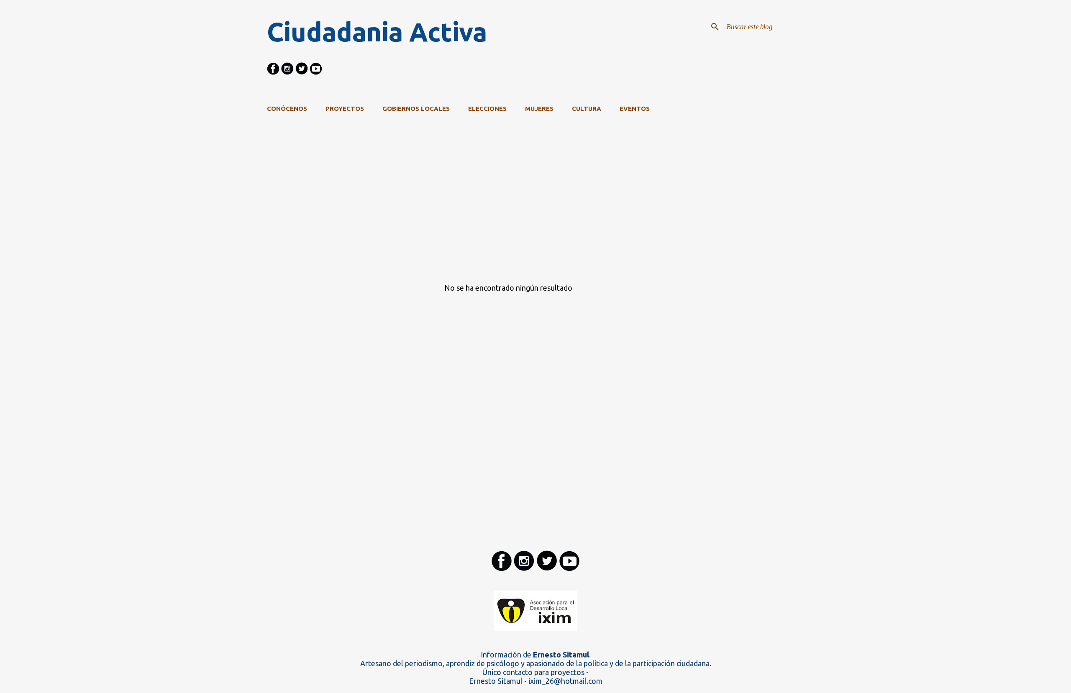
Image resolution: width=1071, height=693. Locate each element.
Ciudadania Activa (377, 31)
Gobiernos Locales (416, 108)
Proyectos (344, 108)
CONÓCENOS (287, 108)
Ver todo (729, 142)
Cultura (586, 108)
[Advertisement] (505, 216)
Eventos (635, 108)
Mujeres (539, 108)
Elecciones (487, 108)
